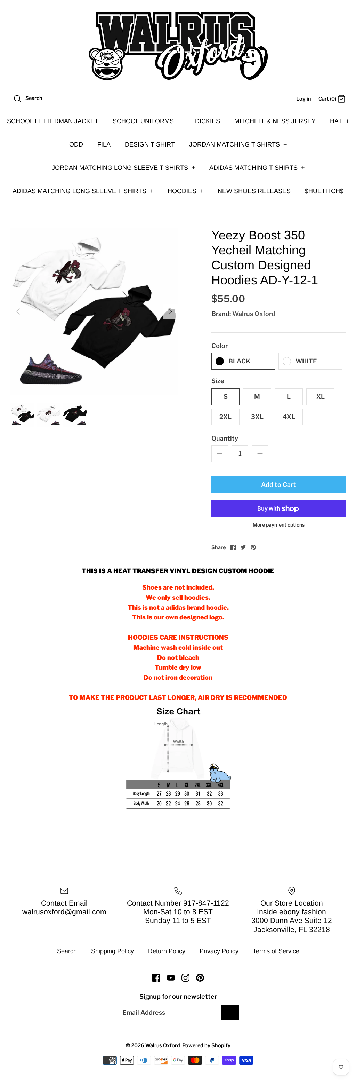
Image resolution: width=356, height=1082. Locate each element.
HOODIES (186, 191)
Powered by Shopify (206, 1045)
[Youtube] (171, 978)
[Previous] (18, 311)
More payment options (279, 525)
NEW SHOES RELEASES (254, 191)
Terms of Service (276, 951)
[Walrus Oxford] (178, 46)
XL (320, 396)
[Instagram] (185, 978)
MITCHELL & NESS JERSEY (275, 121)
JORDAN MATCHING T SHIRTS (238, 144)
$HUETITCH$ (324, 191)
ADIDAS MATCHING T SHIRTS (257, 167)
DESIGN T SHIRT (150, 144)
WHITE (306, 361)
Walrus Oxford (253, 313)
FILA (104, 144)
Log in (303, 99)
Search (67, 951)
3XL (257, 416)
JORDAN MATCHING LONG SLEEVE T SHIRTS (123, 167)
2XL (225, 416)
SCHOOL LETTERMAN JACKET (52, 121)
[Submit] (230, 1012)
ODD (76, 144)
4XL (289, 416)
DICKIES (207, 121)
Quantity (224, 438)
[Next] (170, 311)
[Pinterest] (200, 978)
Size (217, 381)
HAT (339, 121)
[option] (94, 311)
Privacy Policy (219, 951)
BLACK (239, 361)
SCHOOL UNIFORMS (147, 121)
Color (219, 345)
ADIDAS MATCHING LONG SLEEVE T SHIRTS (83, 191)
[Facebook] (156, 978)
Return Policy (166, 951)
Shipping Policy (112, 951)
